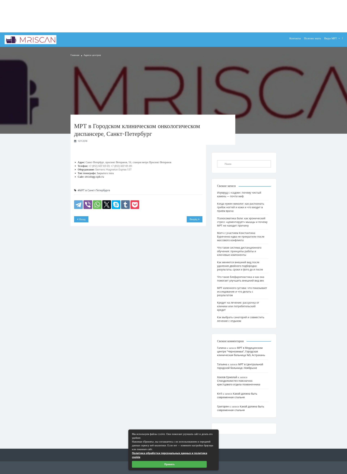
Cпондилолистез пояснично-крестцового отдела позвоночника (238, 382)
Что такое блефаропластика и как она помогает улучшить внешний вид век (240, 278)
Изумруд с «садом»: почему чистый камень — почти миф (239, 194)
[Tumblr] (125, 204)
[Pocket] (134, 204)
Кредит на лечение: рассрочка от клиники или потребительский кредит (238, 306)
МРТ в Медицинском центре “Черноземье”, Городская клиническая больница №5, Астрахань (241, 351)
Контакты (295, 38)
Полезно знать (312, 38)
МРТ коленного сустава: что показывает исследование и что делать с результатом (242, 291)
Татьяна (222, 364)
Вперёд (194, 219)
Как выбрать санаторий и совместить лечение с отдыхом (240, 319)
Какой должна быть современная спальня (237, 395)
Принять (169, 464)
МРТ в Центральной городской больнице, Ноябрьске (240, 366)
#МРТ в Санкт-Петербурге (94, 190)
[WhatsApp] (97, 204)
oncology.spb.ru (94, 176)
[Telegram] (78, 204)
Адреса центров (92, 55)
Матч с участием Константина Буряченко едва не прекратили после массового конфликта (240, 236)
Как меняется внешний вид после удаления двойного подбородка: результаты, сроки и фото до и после (240, 266)
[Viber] (87, 204)
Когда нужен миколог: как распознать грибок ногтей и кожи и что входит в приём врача (240, 207)
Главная (74, 55)
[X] (106, 204)
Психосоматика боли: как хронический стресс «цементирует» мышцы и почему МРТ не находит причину (242, 222)
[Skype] (116, 204)
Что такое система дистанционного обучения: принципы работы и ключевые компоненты (239, 251)
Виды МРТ (330, 38)
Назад (81, 219)
